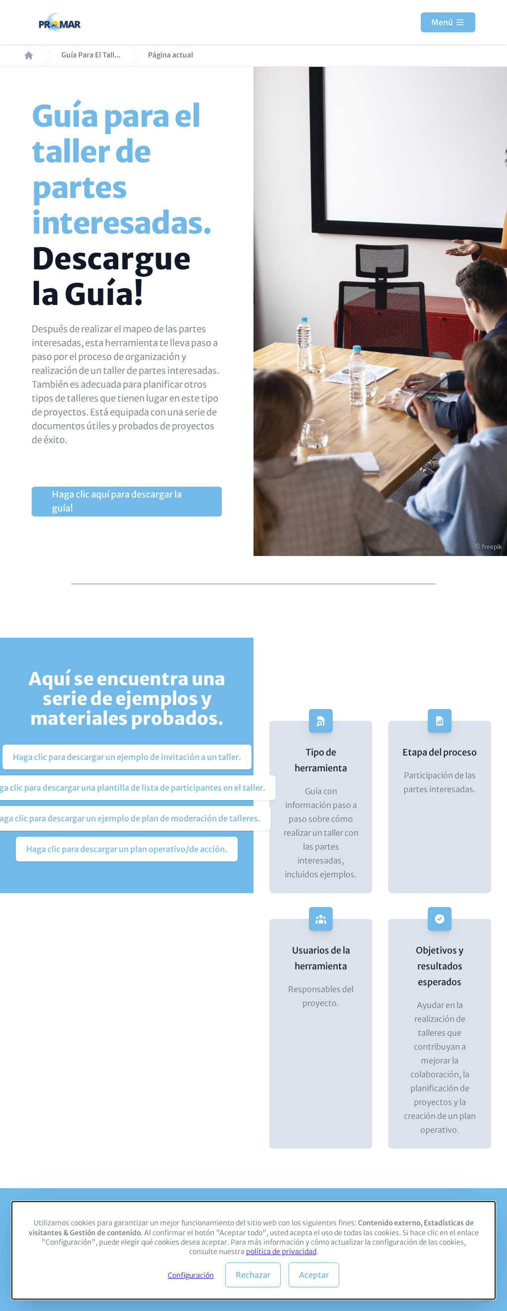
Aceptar (314, 1275)
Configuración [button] (191, 1275)
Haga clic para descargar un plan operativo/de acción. (126, 849)
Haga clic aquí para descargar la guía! (117, 501)
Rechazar (253, 1275)
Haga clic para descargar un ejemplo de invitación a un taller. (127, 757)
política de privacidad (281, 1251)
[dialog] (253, 1250)
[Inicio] (61, 22)
